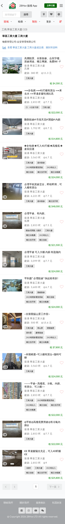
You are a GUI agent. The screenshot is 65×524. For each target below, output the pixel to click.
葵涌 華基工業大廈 (34, 65)
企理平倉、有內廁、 (35, 213)
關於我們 (24, 502)
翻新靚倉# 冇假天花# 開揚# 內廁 (42, 119)
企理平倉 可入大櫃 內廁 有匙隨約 (42, 252)
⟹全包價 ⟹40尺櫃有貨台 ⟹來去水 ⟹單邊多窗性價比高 (43, 92)
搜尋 (26, 14)
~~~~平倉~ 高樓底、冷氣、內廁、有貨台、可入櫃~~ (43, 385)
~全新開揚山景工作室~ (37, 313)
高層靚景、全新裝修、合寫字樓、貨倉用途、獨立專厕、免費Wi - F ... (43, 61)
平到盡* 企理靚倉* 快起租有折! (41, 278)
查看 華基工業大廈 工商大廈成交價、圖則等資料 (32, 47)
